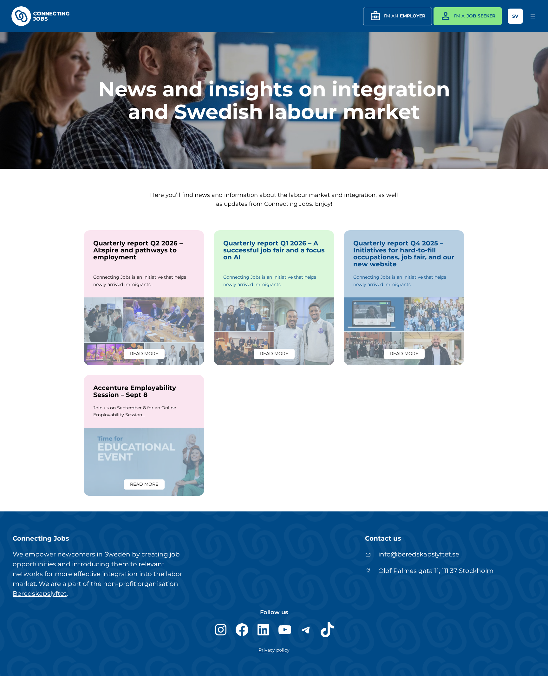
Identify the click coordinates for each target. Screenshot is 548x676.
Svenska (515, 16)
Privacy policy (274, 650)
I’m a (467, 16)
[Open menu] (533, 16)
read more (147, 354)
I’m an (397, 16)
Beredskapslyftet (40, 593)
